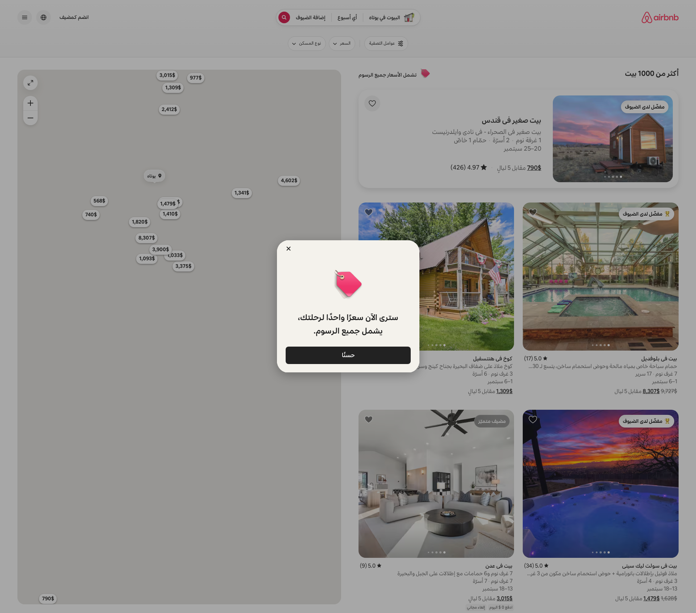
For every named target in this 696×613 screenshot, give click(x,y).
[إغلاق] (288, 249)
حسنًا (348, 355)
